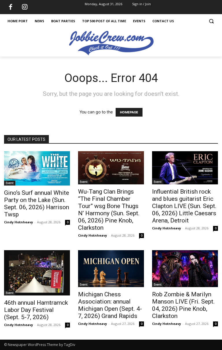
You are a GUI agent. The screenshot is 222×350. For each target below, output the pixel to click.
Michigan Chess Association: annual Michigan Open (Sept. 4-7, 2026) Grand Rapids (110, 305)
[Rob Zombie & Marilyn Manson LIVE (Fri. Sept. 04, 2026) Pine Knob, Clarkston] (185, 268)
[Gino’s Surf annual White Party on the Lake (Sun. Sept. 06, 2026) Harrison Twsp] (37, 168)
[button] (211, 21)
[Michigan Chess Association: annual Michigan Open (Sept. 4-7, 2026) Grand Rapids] (111, 268)
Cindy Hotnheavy (18, 222)
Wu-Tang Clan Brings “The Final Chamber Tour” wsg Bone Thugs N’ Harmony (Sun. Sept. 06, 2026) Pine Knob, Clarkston (109, 209)
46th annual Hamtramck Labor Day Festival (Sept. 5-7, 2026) (36, 310)
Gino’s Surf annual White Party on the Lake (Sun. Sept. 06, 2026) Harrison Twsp (36, 203)
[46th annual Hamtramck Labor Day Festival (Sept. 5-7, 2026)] (37, 272)
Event (10, 183)
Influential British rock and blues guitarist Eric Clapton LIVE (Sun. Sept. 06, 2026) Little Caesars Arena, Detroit (184, 206)
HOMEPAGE (129, 112)
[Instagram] (24, 7)
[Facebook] (10, 7)
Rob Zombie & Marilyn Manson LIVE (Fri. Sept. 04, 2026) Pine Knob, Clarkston (183, 305)
